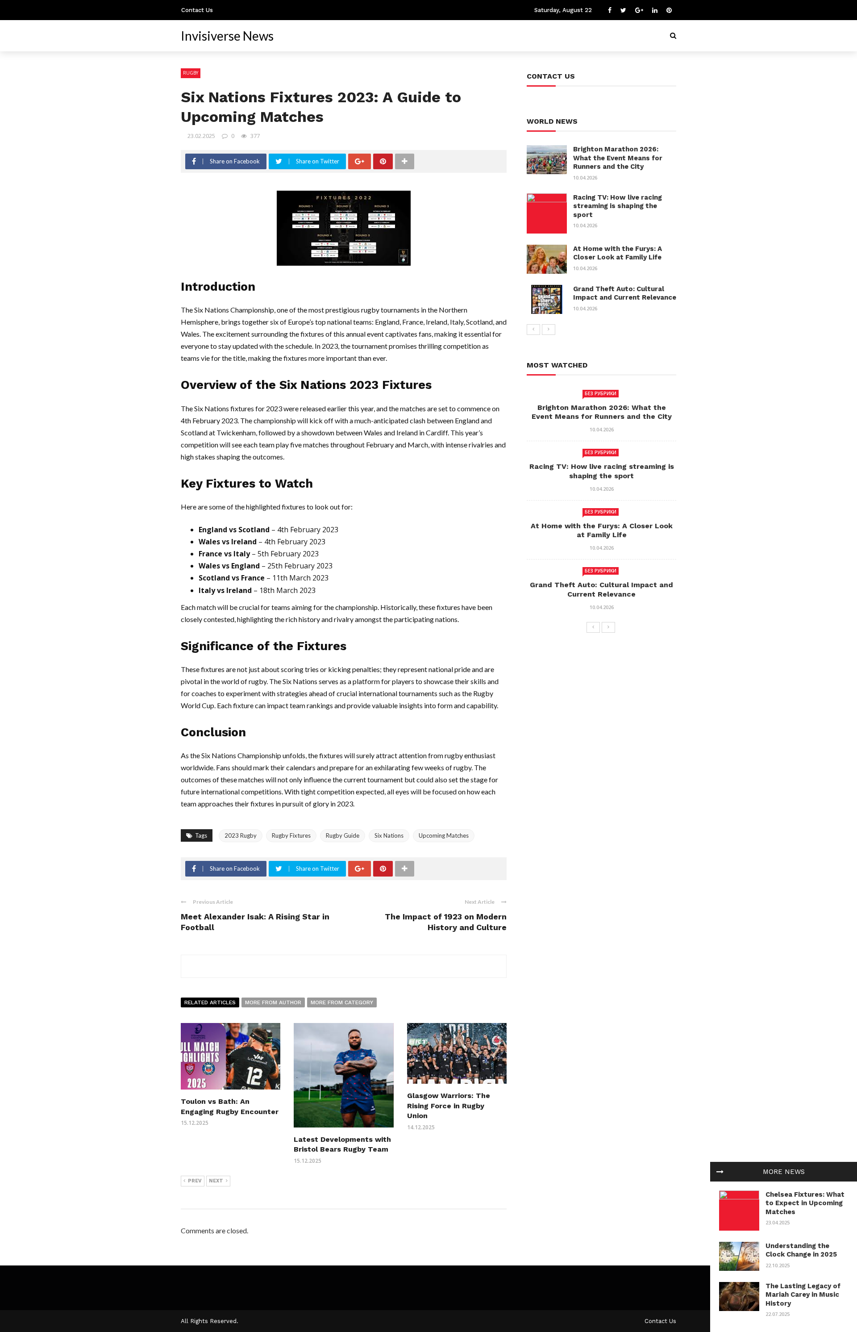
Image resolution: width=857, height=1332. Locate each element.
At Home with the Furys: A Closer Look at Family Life (617, 253)
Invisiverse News (227, 35)
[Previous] (533, 329)
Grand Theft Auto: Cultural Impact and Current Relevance (624, 293)
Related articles (210, 1002)
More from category (342, 1002)
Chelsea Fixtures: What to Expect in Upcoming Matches (805, 1203)
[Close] (720, 1172)
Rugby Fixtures (291, 835)
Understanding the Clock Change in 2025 (801, 1250)
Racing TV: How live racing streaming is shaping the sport (617, 206)
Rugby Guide (342, 835)
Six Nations (389, 835)
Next (216, 1181)
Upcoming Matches (444, 835)
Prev (195, 1181)
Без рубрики (600, 393)
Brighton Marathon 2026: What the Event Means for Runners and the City (617, 158)
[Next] (548, 329)
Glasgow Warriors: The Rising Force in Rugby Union (448, 1105)
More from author (273, 1002)
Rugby (190, 73)
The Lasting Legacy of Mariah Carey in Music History (802, 1294)
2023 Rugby (241, 835)
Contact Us (197, 10)
